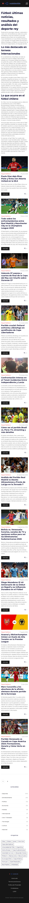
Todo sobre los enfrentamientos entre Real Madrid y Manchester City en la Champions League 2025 (14, 223)
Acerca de (15, 878)
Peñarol (4, 856)
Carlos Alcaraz (6, 850)
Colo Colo (21, 841)
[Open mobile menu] (27, 3)
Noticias (4, 809)
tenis (14, 841)
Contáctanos (14, 888)
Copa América (18, 859)
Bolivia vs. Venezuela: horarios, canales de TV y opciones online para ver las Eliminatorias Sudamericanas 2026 (13, 534)
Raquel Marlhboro (6, 174)
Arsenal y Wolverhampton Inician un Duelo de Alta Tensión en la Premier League (14, 638)
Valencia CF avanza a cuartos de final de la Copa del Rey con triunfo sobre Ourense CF (14, 276)
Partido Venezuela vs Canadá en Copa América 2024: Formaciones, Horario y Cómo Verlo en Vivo (13, 744)
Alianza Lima (12, 856)
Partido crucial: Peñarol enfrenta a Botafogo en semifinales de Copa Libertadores (13, 329)
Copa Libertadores (7, 844)
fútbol (9, 841)
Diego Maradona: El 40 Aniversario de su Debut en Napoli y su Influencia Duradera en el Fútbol (13, 586)
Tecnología (5, 821)
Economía (5, 805)
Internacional (6, 813)
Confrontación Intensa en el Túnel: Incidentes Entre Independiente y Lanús (14, 380)
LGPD (14, 891)
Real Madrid (5, 864)
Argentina (20, 847)
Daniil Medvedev (15, 861)
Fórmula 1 (5, 861)
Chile (3, 841)
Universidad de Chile (8, 847)
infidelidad (14, 864)
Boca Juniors (22, 856)
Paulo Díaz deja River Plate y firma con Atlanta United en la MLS (13, 178)
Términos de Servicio (15, 881)
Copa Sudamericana (19, 850)
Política (4, 801)
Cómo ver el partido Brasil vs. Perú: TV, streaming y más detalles (14, 429)
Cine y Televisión (7, 817)
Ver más (5, 194)
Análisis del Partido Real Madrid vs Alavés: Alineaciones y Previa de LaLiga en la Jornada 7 (13, 481)
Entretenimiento (7, 797)
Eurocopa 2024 (6, 859)
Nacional (4, 829)
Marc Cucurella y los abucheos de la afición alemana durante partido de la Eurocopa (13, 690)
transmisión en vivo (7, 853)
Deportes (5, 793)
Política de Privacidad (14, 885)
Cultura (4, 825)
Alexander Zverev (21, 853)
